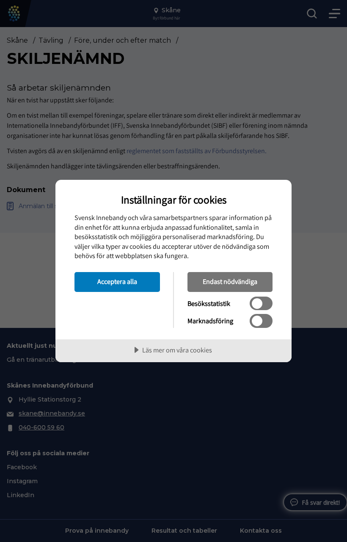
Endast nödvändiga (230, 281)
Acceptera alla (117, 281)
